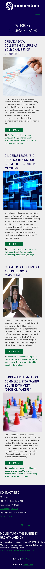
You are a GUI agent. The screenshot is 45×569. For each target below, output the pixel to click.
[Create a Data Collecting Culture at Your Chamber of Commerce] (22, 76)
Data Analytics (11, 138)
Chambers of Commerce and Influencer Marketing (22, 271)
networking (10, 143)
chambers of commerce (26, 135)
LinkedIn (33, 359)
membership (19, 140)
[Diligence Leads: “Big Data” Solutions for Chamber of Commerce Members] (22, 190)
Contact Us (5, 508)
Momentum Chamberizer (15, 473)
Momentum (31, 140)
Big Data (11, 135)
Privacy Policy (6, 516)
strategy (19, 143)
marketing (9, 140)
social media (10, 365)
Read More (14, 130)
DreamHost (28, 564)
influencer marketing (20, 359)
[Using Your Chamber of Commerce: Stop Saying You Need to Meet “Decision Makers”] (22, 412)
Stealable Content (12, 476)
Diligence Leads (25, 138)
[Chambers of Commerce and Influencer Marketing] (22, 297)
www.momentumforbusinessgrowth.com (17, 550)
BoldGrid (25, 559)
